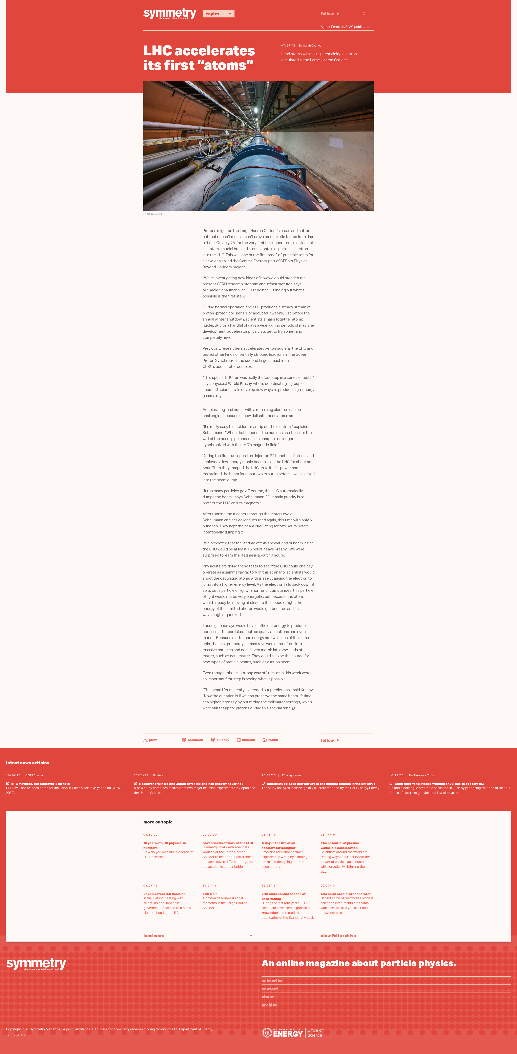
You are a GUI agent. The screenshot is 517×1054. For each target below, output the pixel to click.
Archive (270, 1004)
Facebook (195, 740)
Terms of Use (15, 1035)
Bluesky (222, 740)
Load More (154, 935)
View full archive (338, 935)
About (268, 996)
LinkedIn (248, 740)
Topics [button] (213, 13)
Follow (327, 13)
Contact (270, 988)
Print (153, 740)
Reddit (273, 740)
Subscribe (272, 980)
